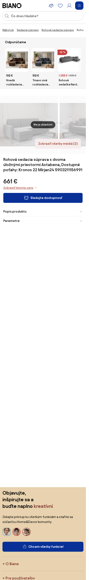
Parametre (11, 220)
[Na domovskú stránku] (12, 5)
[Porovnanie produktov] (51, 5)
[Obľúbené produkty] (60, 5)
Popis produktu (14, 211)
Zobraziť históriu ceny (18, 187)
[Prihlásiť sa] (69, 5)
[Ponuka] (79, 5)
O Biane (12, 564)
